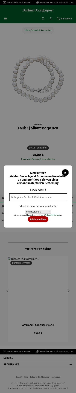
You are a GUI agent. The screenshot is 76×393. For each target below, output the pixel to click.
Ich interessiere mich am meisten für (38, 206)
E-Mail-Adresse (38, 189)
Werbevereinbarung (52, 215)
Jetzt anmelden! (38, 219)
